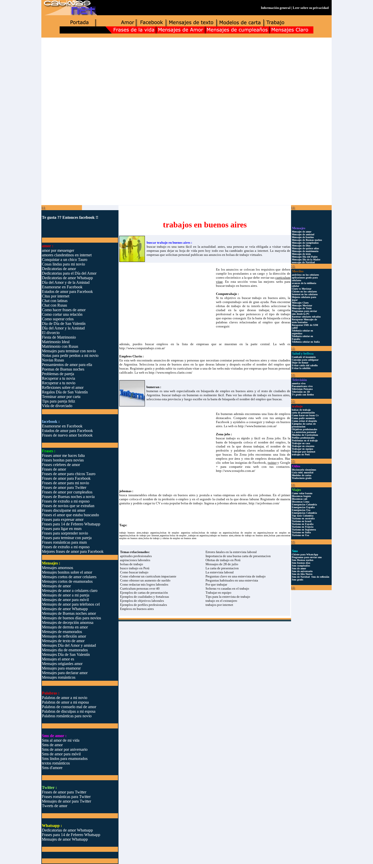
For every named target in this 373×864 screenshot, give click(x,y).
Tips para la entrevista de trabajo (228, 597)
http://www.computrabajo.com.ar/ (142, 348)
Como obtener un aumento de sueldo (145, 580)
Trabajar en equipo (218, 592)
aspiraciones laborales (135, 560)
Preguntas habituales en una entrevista (232, 580)
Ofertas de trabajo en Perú (223, 560)
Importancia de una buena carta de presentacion (238, 556)
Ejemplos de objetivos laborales (142, 601)
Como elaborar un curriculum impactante (148, 576)
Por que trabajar (216, 584)
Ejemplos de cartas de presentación (144, 592)
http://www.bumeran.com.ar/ (257, 426)
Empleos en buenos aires (137, 609)
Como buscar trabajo (134, 572)
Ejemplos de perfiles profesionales (143, 605)
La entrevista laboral (220, 572)
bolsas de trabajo (131, 564)
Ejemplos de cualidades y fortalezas (144, 597)
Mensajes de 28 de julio (222, 564)
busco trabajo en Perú (134, 568)
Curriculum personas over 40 (140, 588)
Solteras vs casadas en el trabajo (227, 588)
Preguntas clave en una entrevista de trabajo (236, 576)
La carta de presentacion (222, 568)
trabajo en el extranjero (221, 601)
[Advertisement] (186, 77)
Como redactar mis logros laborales (144, 584)
